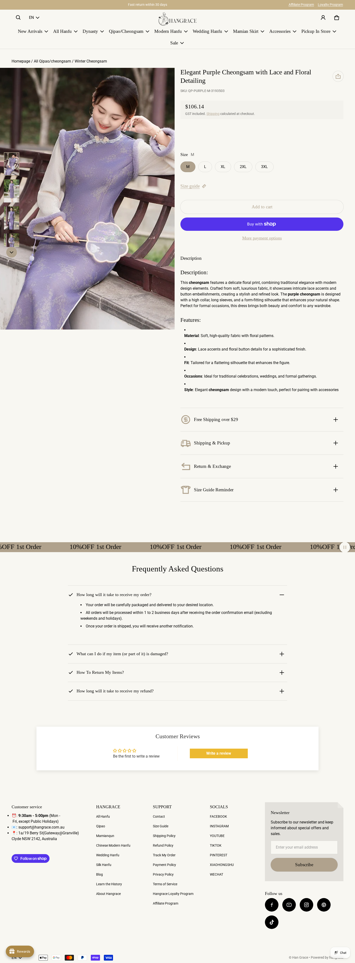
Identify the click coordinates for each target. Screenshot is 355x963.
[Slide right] (11, 252)
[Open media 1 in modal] (87, 199)
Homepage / (23, 61)
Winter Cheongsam (91, 61)
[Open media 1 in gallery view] (11, 164)
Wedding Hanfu (107, 855)
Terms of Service (165, 884)
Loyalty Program (330, 5)
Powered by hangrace (327, 957)
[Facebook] (271, 905)
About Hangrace (108, 894)
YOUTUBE (217, 836)
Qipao (100, 826)
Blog (99, 874)
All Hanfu (103, 816)
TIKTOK (215, 845)
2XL (243, 166)
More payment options (262, 238)
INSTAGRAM (219, 826)
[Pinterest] (324, 905)
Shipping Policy (164, 836)
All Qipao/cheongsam (52, 61)
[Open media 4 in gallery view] (11, 245)
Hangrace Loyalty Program (173, 894)
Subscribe (304, 864)
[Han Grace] (177, 19)
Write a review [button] (218, 753)
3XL (264, 166)
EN (31, 17)
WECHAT (216, 874)
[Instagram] (306, 905)
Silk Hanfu (103, 865)
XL (223, 166)
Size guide (190, 186)
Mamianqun (105, 836)
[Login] (323, 17)
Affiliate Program (301, 5)
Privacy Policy (163, 874)
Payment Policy (164, 865)
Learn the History (109, 884)
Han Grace (300, 957)
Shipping (213, 114)
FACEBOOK (218, 816)
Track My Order (164, 855)
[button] (18, 17)
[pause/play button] (345, 547)
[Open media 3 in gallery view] (11, 218)
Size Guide (160, 826)
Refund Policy (163, 845)
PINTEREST (218, 855)
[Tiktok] (271, 922)
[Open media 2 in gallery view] (11, 191)
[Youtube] (289, 905)
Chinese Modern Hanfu (113, 845)
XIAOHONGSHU (222, 865)
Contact (159, 816)
